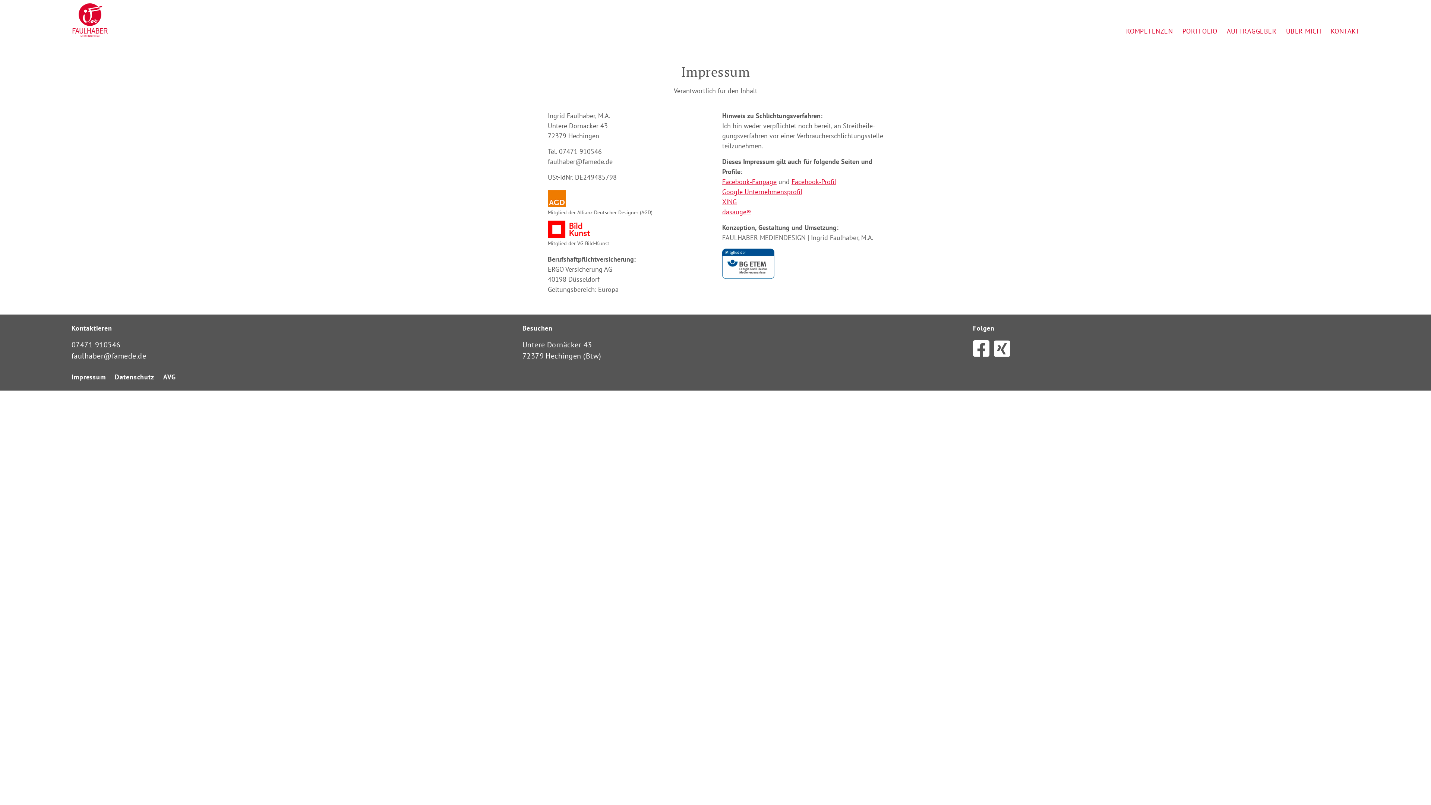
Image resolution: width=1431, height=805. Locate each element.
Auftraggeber (1252, 31)
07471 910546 (96, 345)
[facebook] (981, 349)
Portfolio (1199, 31)
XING (729, 202)
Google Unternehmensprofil (762, 191)
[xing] (1002, 349)
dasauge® (736, 212)
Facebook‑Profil (814, 181)
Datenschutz (134, 377)
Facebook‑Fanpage (749, 181)
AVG (169, 377)
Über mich (1303, 31)
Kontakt (1345, 31)
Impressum (89, 377)
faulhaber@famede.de (109, 356)
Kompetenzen (1149, 31)
